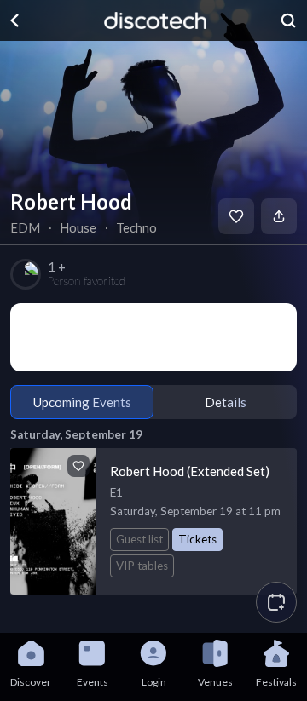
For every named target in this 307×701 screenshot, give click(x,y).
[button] (276, 602)
